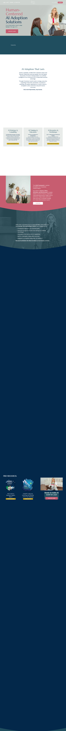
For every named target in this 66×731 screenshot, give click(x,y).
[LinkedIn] (54, 2)
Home (4, 2)
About (7, 2)
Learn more (38, 203)
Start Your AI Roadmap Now (12, 143)
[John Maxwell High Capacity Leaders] (34, 40)
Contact (60, 2)
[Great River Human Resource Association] (43, 40)
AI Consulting (17, 2)
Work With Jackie (12, 31)
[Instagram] (55, 2)
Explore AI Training (33, 143)
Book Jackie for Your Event (53, 143)
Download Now (10, 498)
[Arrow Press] (25, 40)
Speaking (11, 2)
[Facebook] (52, 2)
